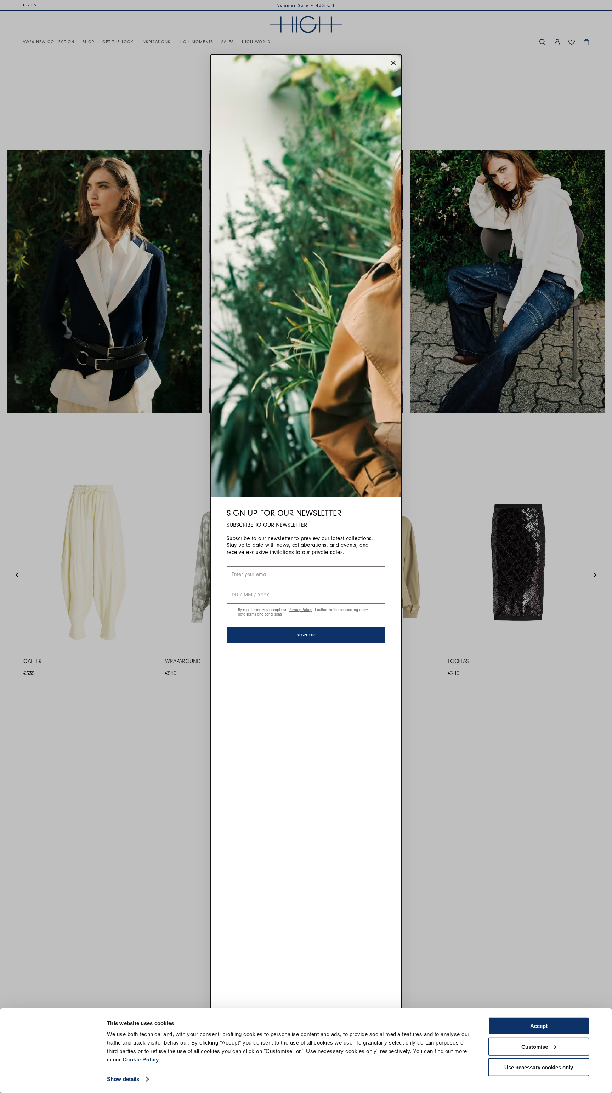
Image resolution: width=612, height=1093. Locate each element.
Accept (539, 1026)
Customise (534, 1046)
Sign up (306, 635)
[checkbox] (230, 612)
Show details (123, 1079)
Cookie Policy (141, 1060)
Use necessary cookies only (538, 1067)
